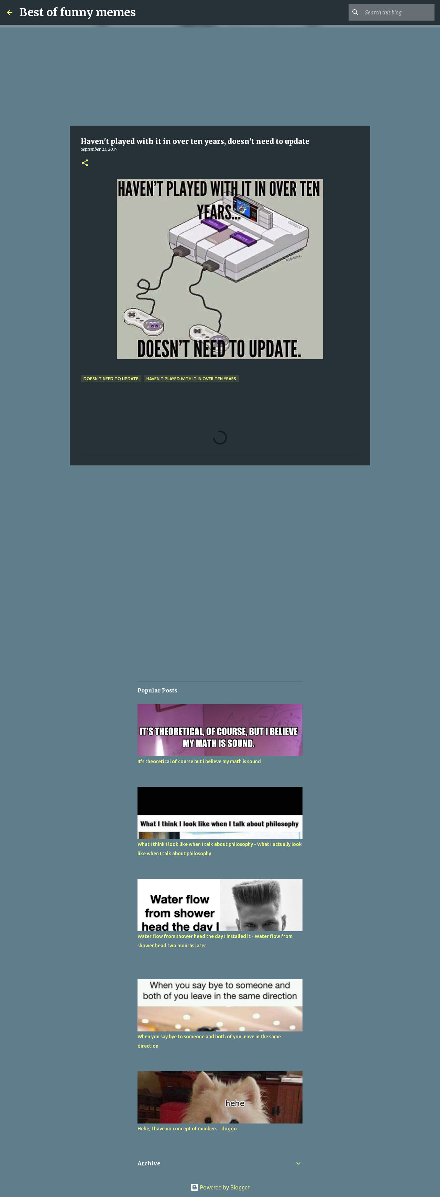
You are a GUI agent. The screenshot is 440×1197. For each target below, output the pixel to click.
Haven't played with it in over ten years (191, 378)
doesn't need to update (111, 378)
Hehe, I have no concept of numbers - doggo (187, 1128)
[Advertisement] (220, 75)
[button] (85, 163)
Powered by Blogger (224, 1187)
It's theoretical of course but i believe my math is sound (199, 761)
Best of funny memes (77, 12)
